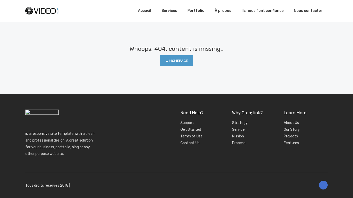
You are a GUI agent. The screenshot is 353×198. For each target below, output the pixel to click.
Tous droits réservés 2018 (46, 185)
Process (238, 143)
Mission (238, 136)
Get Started (190, 129)
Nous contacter (308, 11)
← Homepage (176, 61)
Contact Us (189, 143)
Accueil (144, 11)
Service (238, 129)
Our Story (292, 129)
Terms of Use (191, 136)
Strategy (240, 123)
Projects (291, 136)
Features (291, 143)
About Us (291, 123)
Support (187, 123)
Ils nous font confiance (262, 11)
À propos (223, 11)
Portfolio (195, 11)
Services (169, 11)
